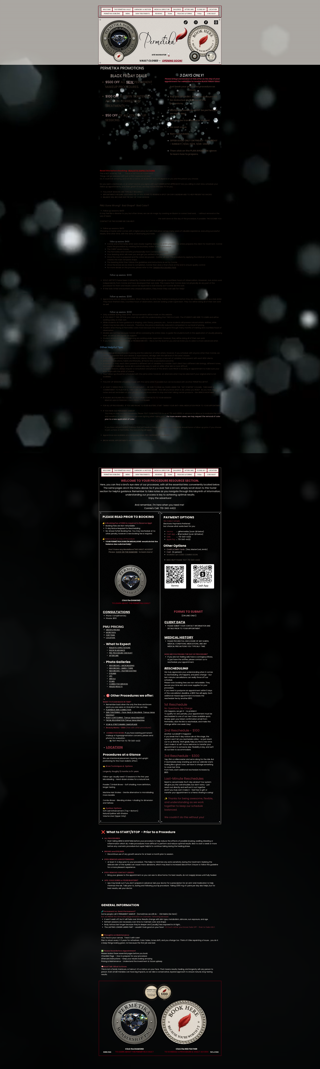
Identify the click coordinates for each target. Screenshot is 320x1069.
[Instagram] (196, 22)
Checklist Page (108, 956)
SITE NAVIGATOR (159, 55)
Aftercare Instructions (111, 958)
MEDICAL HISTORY (178, 637)
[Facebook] (206, 22)
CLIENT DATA (174, 622)
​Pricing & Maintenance (111, 961)
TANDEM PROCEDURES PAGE (164, 267)
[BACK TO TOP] (168, 55)
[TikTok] (186, 22)
